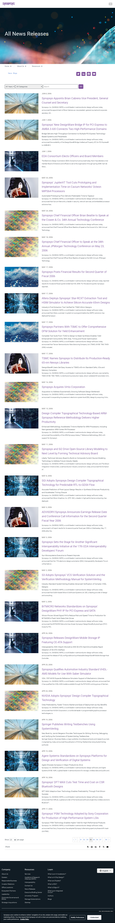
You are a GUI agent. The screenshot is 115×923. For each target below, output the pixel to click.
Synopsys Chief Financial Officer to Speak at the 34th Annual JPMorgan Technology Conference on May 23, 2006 (73, 246)
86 (97, 839)
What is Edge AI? (53, 887)
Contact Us (28, 886)
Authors (50, 896)
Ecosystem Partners (9, 891)
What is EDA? (52, 884)
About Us (20, 66)
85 (94, 839)
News (10, 73)
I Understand (94, 917)
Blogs (15, 73)
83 (87, 839)
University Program (31, 896)
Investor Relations (8, 884)
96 (106, 839)
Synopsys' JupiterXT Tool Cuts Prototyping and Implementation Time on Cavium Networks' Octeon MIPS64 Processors (71, 187)
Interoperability (30, 882)
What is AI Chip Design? (56, 877)
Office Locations (7, 887)
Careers (4, 877)
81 (81, 839)
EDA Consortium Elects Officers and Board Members (72, 156)
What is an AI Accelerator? (57, 874)
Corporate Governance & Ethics (10, 898)
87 (100, 839)
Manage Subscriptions (32, 899)
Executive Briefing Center (33, 892)
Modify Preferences (77, 917)
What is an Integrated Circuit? (55, 891)
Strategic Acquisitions (9, 902)
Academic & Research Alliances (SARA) (32, 878)
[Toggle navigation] (110, 4)
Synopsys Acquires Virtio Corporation (63, 387)
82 (84, 839)
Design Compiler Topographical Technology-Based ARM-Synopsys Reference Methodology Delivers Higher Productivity (74, 418)
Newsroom (36, 66)
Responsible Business (9, 881)
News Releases (30, 889)
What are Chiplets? (54, 881)
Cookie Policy (24, 919)
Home (7, 66)
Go (81, 86)
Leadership (5, 894)
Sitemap (27, 902)
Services (27, 874)
